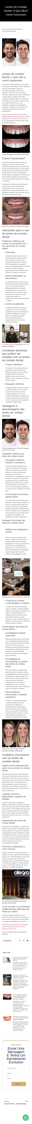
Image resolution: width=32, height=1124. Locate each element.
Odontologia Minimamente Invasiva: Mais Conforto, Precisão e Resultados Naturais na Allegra (20, 997)
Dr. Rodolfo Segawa (8, 344)
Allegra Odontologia (13, 114)
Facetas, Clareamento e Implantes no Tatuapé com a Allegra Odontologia (21, 976)
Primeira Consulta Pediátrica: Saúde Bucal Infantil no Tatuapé (21, 959)
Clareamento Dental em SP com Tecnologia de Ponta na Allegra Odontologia (21, 1018)
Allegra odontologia (24, 597)
